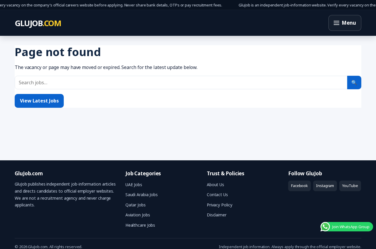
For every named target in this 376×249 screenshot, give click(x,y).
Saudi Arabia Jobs (141, 194)
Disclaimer (216, 215)
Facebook (299, 185)
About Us (215, 184)
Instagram (325, 185)
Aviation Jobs (137, 215)
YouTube (350, 185)
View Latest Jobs (39, 100)
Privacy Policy (219, 205)
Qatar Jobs (135, 205)
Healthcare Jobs (140, 225)
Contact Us (217, 194)
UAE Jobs (133, 184)
